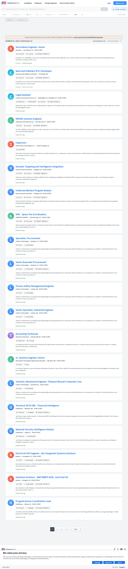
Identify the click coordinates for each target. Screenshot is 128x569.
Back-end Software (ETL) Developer (34, 70)
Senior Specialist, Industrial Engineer (34, 309)
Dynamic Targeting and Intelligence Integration (39, 166)
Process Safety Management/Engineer (35, 286)
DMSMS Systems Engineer (29, 118)
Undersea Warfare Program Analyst (33, 190)
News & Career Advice (67, 3)
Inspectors (21, 142)
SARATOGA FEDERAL (22, 217)
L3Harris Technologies (22, 241)
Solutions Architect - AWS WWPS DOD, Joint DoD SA (42, 477)
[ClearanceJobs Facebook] (114, 549)
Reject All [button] (108, 562)
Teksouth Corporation (22, 337)
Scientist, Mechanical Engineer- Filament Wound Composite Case (49, 381)
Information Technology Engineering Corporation (31, 361)
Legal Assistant (23, 94)
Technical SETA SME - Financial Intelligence (37, 405)
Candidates (28, 3)
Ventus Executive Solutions (24, 169)
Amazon (18, 456)
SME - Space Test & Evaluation (31, 214)
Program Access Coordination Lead (33, 501)
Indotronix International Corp (25, 122)
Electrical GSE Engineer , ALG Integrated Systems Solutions (46, 453)
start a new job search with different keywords (88, 37)
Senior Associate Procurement (31, 262)
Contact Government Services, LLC (26, 98)
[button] (28, 14)
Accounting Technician (27, 333)
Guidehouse (19, 408)
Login (109, 3)
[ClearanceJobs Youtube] (121, 549)
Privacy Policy (6, 567)
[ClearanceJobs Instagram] (125, 549)
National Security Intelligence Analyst (35, 429)
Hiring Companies (51, 3)
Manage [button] (97, 562)
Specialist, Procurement (28, 238)
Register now (120, 3)
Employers (38, 3)
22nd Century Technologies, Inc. (25, 146)
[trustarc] (122, 567)
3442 (75, 529)
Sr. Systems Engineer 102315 (30, 357)
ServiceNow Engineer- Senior (30, 47)
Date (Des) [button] (115, 41)
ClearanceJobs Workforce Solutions (26, 74)
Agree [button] (120, 562)
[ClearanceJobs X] (118, 549)
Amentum (19, 50)
